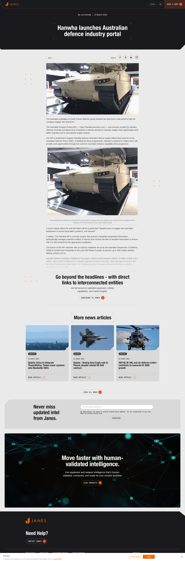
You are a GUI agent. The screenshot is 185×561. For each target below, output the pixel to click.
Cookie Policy (57, 559)
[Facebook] (120, 57)
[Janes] (12, 4)
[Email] (137, 57)
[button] (161, 4)
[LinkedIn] (131, 57)
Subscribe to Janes (90, 298)
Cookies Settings (135, 556)
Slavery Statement (78, 552)
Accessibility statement (60, 552)
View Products (90, 483)
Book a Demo (172, 4)
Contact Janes (35, 541)
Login (152, 4)
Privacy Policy (30, 552)
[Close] (182, 557)
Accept (149, 556)
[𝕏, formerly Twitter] (126, 57)
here (100, 413)
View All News (90, 392)
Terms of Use (44, 552)
